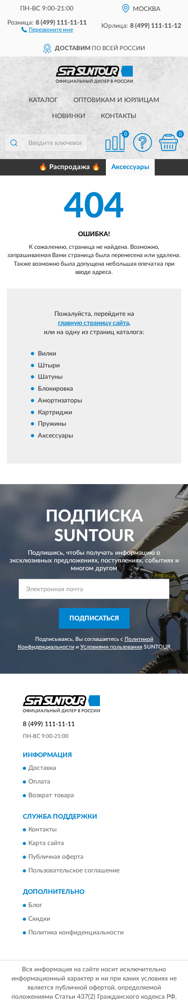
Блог (35, 905)
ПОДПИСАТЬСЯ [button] (94, 618)
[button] (47, 29)
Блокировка (55, 389)
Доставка (42, 768)
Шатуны (50, 377)
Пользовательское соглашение (74, 871)
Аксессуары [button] (130, 167)
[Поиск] (14, 143)
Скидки (39, 919)
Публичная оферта (56, 857)
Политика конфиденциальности (76, 932)
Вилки (47, 354)
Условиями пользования (111, 647)
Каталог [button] (43, 100)
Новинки (68, 116)
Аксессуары (55, 436)
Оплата (39, 782)
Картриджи (55, 412)
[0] (168, 142)
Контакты (118, 116)
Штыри (49, 365)
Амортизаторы (60, 400)
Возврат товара (51, 795)
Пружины (52, 424)
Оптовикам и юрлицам (116, 100)
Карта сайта (46, 844)
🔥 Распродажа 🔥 (69, 167)
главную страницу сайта (93, 323)
